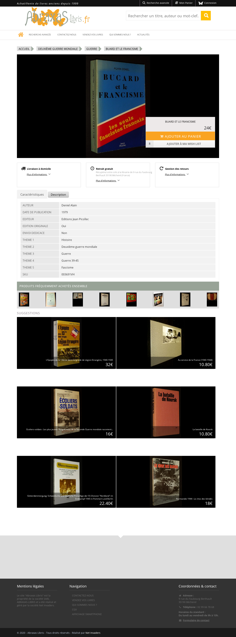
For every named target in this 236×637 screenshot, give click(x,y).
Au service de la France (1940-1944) (195, 359)
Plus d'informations (37, 174)
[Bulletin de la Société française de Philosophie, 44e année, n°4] (51, 299)
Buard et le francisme (122, 49)
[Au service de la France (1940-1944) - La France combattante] (166, 342)
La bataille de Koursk (203, 429)
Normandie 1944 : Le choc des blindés (194, 498)
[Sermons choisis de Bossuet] (212, 297)
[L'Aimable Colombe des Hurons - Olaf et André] (78, 296)
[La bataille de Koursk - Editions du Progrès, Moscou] (166, 412)
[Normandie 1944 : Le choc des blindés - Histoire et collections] (166, 481)
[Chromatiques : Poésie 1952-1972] (104, 299)
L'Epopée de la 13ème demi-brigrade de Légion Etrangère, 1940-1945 (79, 359)
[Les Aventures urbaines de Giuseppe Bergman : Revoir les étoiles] (158, 299)
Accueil (24, 49)
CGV (74, 609)
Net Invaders (93, 632)
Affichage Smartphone (87, 614)
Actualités (143, 34)
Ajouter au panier (183, 136)
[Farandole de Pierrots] (185, 299)
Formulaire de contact (196, 620)
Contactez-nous (66, 34)
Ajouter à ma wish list (184, 144)
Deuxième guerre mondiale (58, 49)
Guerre (91, 49)
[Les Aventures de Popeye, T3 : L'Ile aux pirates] (24, 299)
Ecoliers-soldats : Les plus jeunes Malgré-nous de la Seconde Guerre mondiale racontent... (69, 429)
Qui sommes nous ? (120, 34)
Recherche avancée (40, 34)
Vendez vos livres (93, 34)
